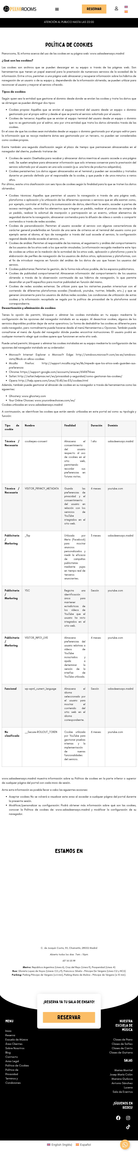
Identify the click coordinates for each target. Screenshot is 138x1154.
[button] (57, 9)
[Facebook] (118, 1117)
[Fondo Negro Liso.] (128, 1126)
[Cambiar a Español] (126, 11)
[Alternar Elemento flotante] (125, 1144)
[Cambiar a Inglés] (126, 6)
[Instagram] (128, 1117)
